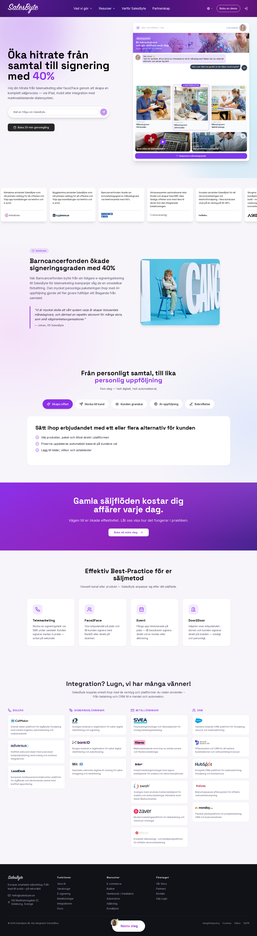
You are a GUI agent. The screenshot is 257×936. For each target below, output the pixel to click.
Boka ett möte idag (125, 532)
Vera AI (61, 883)
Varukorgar (63, 888)
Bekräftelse (202, 404)
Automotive (113, 898)
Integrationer (64, 903)
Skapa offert (60, 404)
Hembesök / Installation (120, 893)
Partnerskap (161, 8)
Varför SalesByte (134, 8)
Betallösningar (65, 898)
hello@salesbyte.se (23, 895)
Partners (161, 888)
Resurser (105, 8)
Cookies (227, 923)
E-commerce (114, 883)
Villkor (237, 923)
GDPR (246, 923)
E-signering (63, 893)
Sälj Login (161, 898)
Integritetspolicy (211, 923)
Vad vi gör (81, 8)
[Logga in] (245, 8)
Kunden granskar (132, 404)
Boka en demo (228, 8)
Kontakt (160, 893)
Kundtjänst (113, 908)
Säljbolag (112, 903)
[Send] (103, 112)
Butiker (111, 888)
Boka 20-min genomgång (33, 127)
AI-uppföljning (168, 404)
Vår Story (161, 883)
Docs (60, 908)
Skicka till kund (94, 404)
